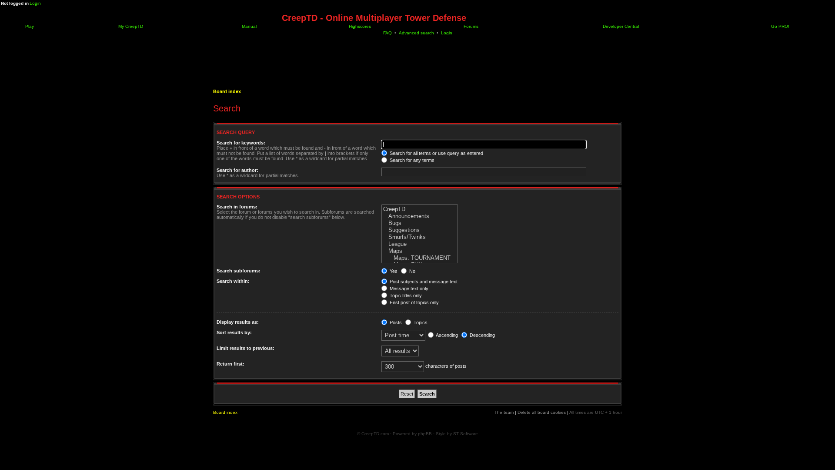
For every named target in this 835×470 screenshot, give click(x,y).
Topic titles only (405, 295)
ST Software (465, 433)
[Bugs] (419, 223)
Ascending (446, 335)
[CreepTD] (419, 209)
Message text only (408, 288)
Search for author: (237, 170)
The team (504, 412)
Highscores (359, 26)
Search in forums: (237, 206)
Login (35, 3)
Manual (248, 26)
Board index (227, 91)
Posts (395, 322)
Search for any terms (411, 160)
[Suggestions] (419, 230)
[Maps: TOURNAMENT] (419, 258)
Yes (392, 271)
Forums (470, 26)
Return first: (230, 363)
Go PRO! (779, 26)
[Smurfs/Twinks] (419, 237)
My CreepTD (130, 26)
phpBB (425, 433)
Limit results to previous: (245, 348)
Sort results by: (234, 332)
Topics (420, 322)
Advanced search (416, 32)
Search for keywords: (241, 142)
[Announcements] (419, 216)
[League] (419, 244)
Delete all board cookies (542, 412)
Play (29, 26)
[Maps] (419, 251)
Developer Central (620, 26)
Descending (481, 335)
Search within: (233, 281)
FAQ (387, 32)
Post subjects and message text (423, 281)
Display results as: (238, 322)
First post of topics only (413, 302)
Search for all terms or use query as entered (435, 153)
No (411, 271)
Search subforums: (239, 270)
